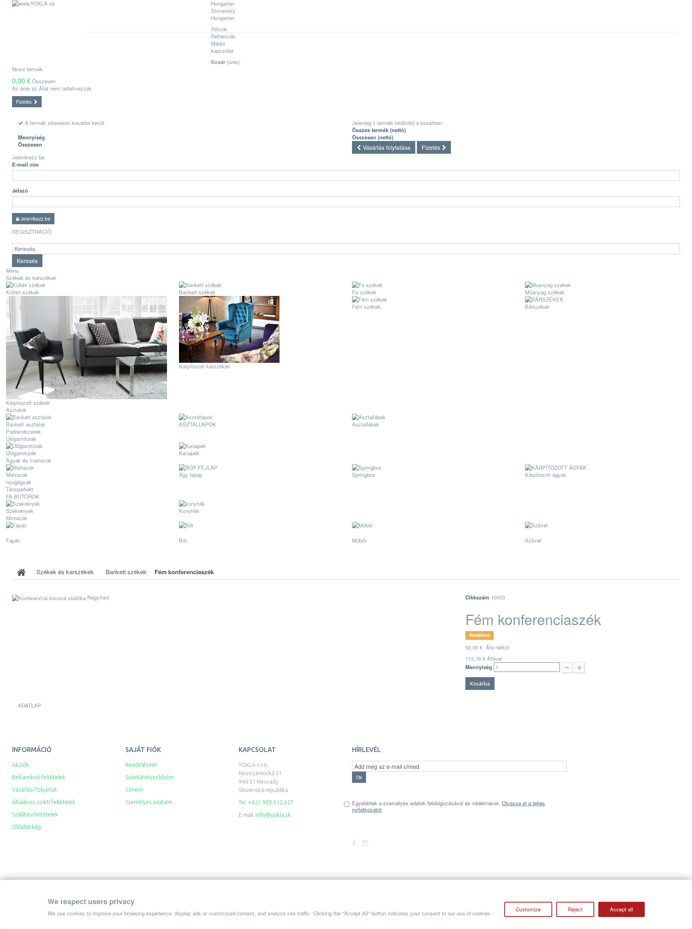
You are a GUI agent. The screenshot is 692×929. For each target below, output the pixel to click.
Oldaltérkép (26, 827)
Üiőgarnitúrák (21, 438)
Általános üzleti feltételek (43, 802)
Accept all (621, 909)
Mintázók (16, 518)
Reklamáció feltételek (38, 777)
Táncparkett (19, 489)
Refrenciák (223, 36)
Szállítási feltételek (35, 814)
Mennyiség (478, 667)
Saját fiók (143, 749)
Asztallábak (365, 424)
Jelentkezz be (28, 157)
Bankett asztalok (25, 424)
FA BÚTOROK (22, 496)
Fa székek (364, 292)
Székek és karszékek (31, 278)
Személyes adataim (148, 802)
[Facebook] (354, 843)
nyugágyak (18, 482)
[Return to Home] (21, 572)
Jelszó (20, 190)
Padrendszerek (23, 431)
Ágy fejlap (190, 475)
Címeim (134, 789)
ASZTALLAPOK (197, 424)
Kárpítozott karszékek (204, 366)
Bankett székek (197, 292)
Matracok (17, 475)
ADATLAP (29, 705)
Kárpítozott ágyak (545, 475)
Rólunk (219, 29)
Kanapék (189, 453)
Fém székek (366, 306)
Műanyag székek (545, 292)
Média (218, 43)
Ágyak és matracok (28, 460)
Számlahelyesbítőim (149, 777)
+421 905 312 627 (271, 802)
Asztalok (16, 410)
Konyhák (189, 511)
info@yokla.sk (273, 815)
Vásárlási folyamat (34, 789)
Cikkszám (477, 597)
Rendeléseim (141, 765)
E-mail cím (25, 164)
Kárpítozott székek (28, 402)
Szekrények (20, 511)
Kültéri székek (22, 292)
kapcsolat (222, 50)
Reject (575, 909)
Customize (528, 909)
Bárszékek (537, 306)
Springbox (363, 475)
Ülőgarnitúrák (21, 453)
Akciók (20, 765)
